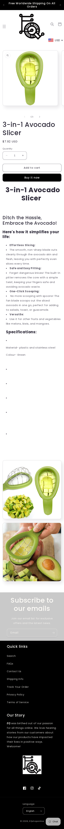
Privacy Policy (15, 694)
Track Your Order (18, 687)
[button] (4, 26)
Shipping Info (15, 679)
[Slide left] (24, 117)
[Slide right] (39, 117)
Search (11, 656)
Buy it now (32, 177)
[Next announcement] (60, 5)
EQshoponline (36, 821)
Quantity (7, 148)
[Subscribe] (53, 633)
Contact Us (14, 671)
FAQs (10, 663)
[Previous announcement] (4, 5)
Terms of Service (18, 702)
